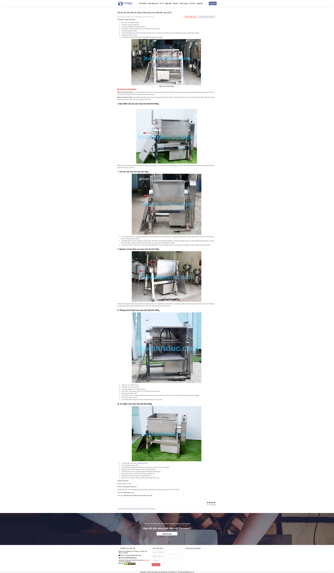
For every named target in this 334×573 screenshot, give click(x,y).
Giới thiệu (143, 3)
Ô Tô (162, 3)
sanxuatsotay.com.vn (125, 569)
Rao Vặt (168, 3)
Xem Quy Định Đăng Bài (206, 17)
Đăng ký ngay (167, 534)
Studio (175, 3)
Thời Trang (183, 3)
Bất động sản (153, 3)
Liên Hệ (199, 3)
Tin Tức (192, 3)
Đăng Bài (213, 4)
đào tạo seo (146, 560)
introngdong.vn (123, 567)
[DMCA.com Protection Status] (130, 563)
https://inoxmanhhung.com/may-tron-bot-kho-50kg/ (140, 509)
